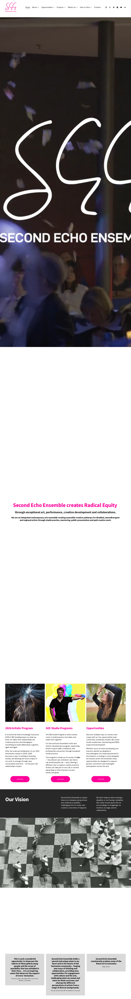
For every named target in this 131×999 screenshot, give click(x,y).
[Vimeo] (114, 7)
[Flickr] (117, 7)
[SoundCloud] (125, 7)
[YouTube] (121, 7)
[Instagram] (106, 7)
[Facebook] (110, 7)
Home (27, 7)
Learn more (20, 779)
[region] (65, 974)
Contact (97, 7)
